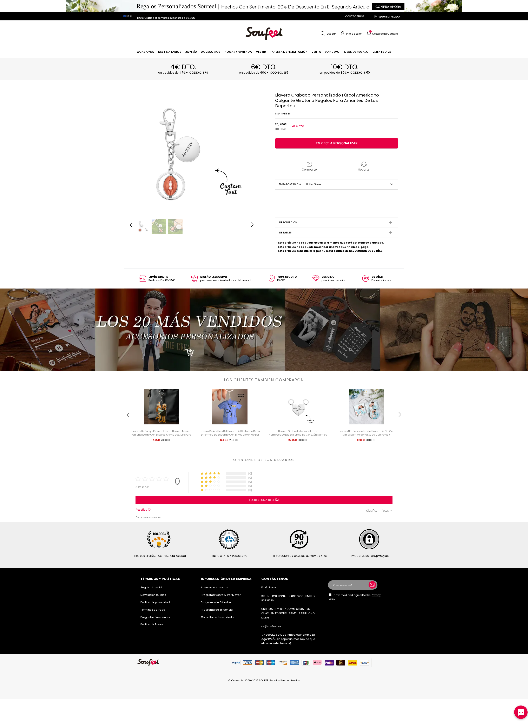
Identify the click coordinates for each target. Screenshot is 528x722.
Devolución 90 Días (153, 595)
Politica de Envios (152, 624)
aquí (264, 639)
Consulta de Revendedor (218, 617)
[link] (145, 51)
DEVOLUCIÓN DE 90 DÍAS (365, 251)
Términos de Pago (152, 610)
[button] (328, 33)
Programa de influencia (217, 610)
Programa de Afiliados (216, 602)
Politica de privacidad (155, 602)
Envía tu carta (270, 587)
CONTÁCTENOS (354, 16)
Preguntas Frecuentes (155, 617)
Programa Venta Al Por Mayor (221, 595)
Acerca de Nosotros (214, 587)
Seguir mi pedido (389, 16)
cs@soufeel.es (271, 626)
